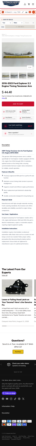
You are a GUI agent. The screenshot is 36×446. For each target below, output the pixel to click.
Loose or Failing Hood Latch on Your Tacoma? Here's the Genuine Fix (17, 302)
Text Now (18, 352)
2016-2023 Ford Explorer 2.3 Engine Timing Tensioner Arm (17, 35)
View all (4, 275)
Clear (2, 26)
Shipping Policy (17, 437)
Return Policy (31, 436)
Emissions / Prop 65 (16, 439)
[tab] (6, 145)
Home (3, 34)
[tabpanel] (18, 197)
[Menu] (33, 4)
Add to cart (18, 104)
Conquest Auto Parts (11, 433)
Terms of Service (6, 439)
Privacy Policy (26, 437)
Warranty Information (7, 437)
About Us (14, 436)
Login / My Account (6, 436)
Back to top (18, 372)
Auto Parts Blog (22, 436)
